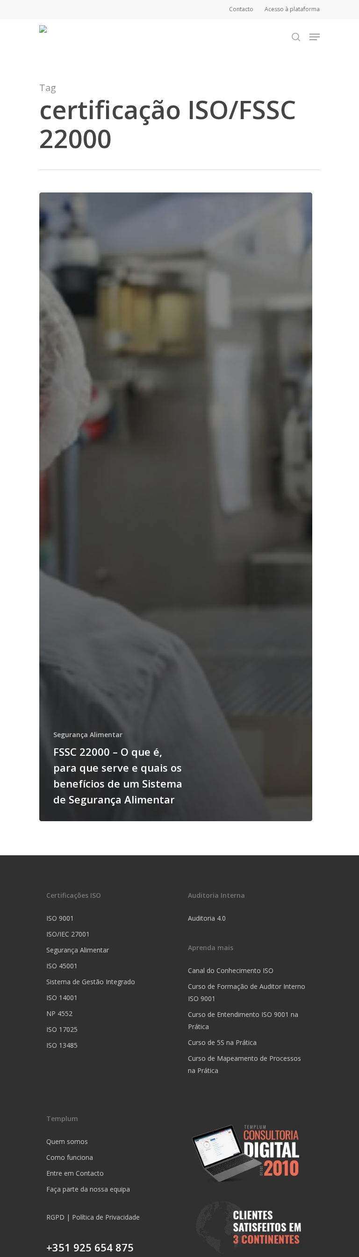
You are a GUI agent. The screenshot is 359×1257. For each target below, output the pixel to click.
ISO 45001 (62, 965)
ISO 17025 (62, 1029)
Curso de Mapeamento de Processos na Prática (244, 1064)
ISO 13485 (62, 1045)
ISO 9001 (60, 918)
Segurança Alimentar (87, 734)
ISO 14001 (62, 997)
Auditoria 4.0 (207, 918)
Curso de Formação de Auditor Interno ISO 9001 (246, 992)
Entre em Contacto (75, 1173)
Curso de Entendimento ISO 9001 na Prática (243, 1020)
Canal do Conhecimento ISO (230, 970)
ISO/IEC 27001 (68, 934)
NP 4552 (59, 1013)
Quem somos (67, 1141)
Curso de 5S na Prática (222, 1042)
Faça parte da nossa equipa (88, 1189)
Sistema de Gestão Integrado (90, 981)
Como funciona (69, 1157)
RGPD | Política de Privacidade (93, 1217)
